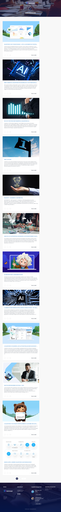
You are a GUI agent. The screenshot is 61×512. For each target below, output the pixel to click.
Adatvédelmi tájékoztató (48, 488)
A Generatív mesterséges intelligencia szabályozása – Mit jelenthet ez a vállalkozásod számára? (30, 307)
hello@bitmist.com (20, 490)
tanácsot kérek (47, 5)
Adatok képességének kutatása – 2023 (14, 385)
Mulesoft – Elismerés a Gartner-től (13, 197)
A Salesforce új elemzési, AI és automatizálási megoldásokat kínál (21, 346)
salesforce (9, 5)
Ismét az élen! (7, 159)
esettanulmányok (28, 5)
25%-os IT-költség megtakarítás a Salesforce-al (16, 121)
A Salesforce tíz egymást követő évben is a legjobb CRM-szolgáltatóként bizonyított (27, 423)
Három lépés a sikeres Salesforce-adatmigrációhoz (18, 462)
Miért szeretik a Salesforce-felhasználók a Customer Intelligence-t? (22, 82)
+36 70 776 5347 (20, 491)
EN (53, 5)
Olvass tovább (38, 494)
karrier (41, 5)
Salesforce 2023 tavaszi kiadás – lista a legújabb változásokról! (21, 44)
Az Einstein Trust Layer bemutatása (13, 274)
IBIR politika (47, 489)
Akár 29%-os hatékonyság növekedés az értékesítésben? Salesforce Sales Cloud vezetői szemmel (30, 236)
